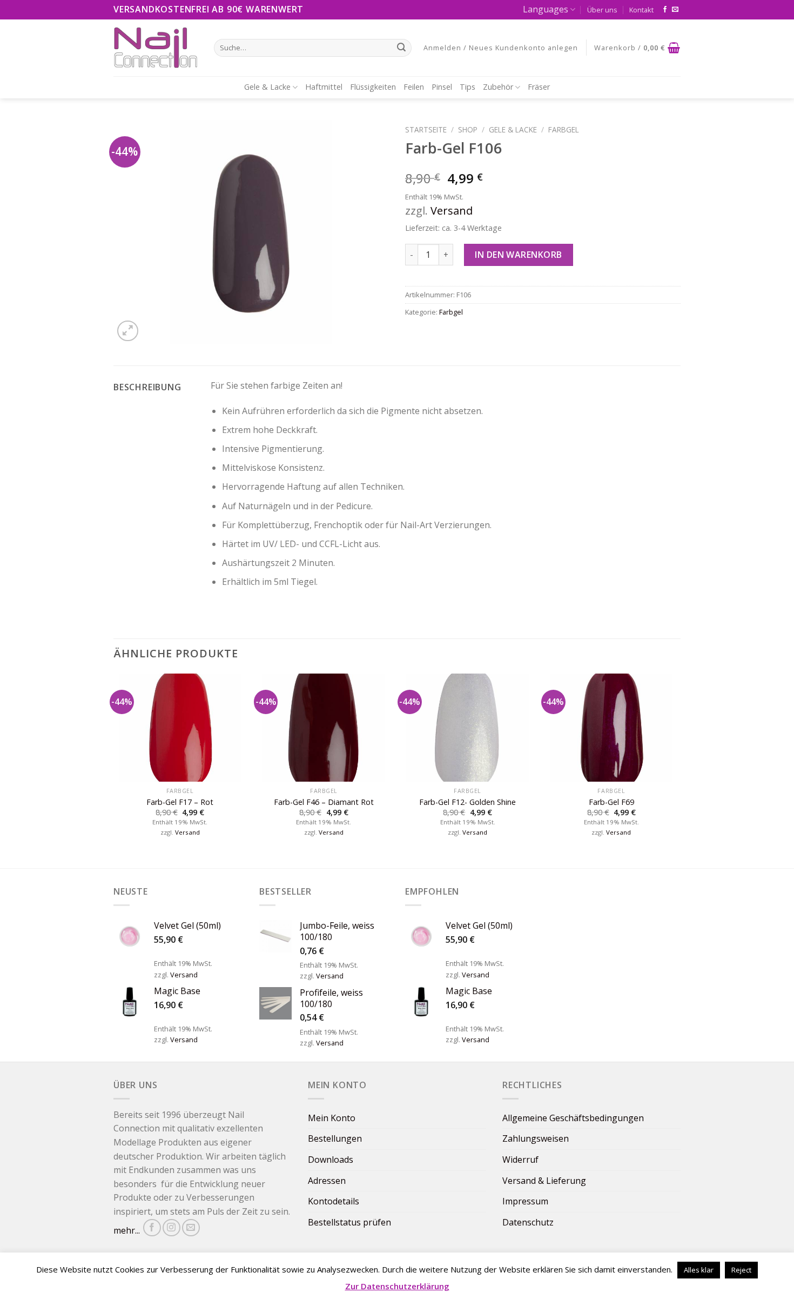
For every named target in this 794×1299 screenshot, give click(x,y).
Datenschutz (528, 1222)
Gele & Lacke (267, 87)
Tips (467, 87)
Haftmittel (323, 87)
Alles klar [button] (699, 1270)
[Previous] (114, 769)
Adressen (327, 1181)
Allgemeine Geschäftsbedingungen (573, 1118)
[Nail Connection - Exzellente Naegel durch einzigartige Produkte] (155, 47)
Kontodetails (333, 1201)
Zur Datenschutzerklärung (397, 1286)
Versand (451, 210)
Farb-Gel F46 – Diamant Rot (324, 802)
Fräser (539, 87)
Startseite (426, 129)
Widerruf (520, 1159)
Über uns (602, 10)
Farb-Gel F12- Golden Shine (467, 802)
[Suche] (401, 47)
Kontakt (641, 10)
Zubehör (498, 87)
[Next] (677, 769)
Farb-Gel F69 (611, 802)
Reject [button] (741, 1270)
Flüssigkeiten (373, 87)
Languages (545, 9)
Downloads (330, 1159)
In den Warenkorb (518, 255)
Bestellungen (335, 1138)
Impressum (525, 1201)
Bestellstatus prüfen (349, 1222)
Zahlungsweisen (535, 1138)
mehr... (126, 1230)
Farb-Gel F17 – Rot (179, 802)
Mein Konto (331, 1118)
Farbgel (563, 129)
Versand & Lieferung (544, 1181)
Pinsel (442, 87)
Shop (467, 129)
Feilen (413, 87)
